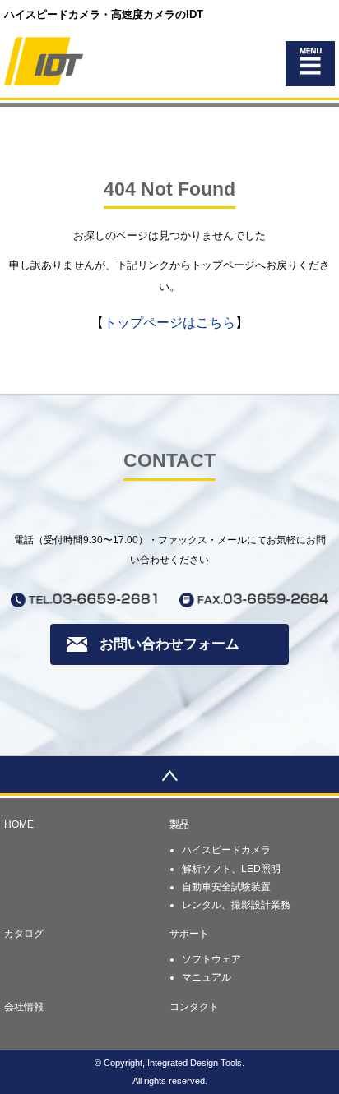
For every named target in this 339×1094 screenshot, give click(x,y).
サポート (189, 933)
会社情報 (24, 1007)
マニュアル (206, 977)
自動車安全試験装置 (226, 887)
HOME (19, 824)
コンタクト (194, 1007)
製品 (179, 824)
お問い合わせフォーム (169, 644)
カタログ (24, 933)
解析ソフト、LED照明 (231, 869)
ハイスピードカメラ (226, 850)
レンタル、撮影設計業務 (236, 905)
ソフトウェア (211, 959)
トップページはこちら (169, 323)
